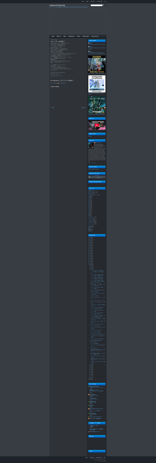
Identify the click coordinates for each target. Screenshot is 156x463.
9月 (91, 364)
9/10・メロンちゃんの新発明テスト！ (96, 410)
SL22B (89, 208)
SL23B (89, 210)
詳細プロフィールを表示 (92, 162)
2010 (90, 263)
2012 (90, 259)
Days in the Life (94, 36)
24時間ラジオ (90, 190)
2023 (90, 242)
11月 (91, 267)
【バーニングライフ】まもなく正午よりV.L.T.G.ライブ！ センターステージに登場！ (97, 336)
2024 (90, 240)
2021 (90, 245)
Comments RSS (99, 1)
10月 (91, 269)
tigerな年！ (91, 406)
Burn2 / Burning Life (92, 192)
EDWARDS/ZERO (93, 401)
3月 (91, 372)
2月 (91, 374)
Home (83, 1)
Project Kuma (86, 36)
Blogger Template (97, 460)
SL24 (89, 211)
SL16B (89, 201)
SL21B (89, 207)
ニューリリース (91, 222)
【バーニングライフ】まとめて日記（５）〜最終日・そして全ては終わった (97, 271)
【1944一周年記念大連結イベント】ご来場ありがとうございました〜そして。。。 (97, 350)
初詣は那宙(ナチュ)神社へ (94, 395)
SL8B (89, 214)
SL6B (89, 212)
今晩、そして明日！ (93, 341)
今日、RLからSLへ (93, 347)
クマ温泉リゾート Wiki (94, 425)
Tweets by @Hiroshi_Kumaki (93, 169)
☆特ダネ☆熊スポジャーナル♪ (95, 431)
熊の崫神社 (91, 426)
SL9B (89, 215)
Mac (91, 136)
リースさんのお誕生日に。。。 (95, 343)
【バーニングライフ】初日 (95, 331)
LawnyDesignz (103, 460)
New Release (71, 36)
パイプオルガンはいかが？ (94, 399)
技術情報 (90, 226)
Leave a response (54, 83)
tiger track (91, 405)
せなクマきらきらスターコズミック (96, 416)
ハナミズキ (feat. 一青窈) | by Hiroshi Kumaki (96, 73)
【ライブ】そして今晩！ (94, 295)
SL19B (89, 204)
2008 (90, 377)
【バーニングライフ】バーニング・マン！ (97, 300)
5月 (91, 369)
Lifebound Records (57, 5)
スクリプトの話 (91, 219)
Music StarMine (92, 394)
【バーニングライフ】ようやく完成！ (97, 338)
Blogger (104, 461)
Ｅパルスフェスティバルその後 (95, 333)
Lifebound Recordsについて (93, 194)
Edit (105, 1)
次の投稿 (52, 107)
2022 (90, 244)
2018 (90, 250)
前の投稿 (83, 107)
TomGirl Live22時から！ (94, 414)
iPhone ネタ (90, 193)
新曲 (89, 228)
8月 (91, 366)
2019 (90, 248)
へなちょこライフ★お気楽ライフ (96, 418)
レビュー (90, 225)
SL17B (89, 203)
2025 (90, 239)
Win (89, 136)
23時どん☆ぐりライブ (93, 402)
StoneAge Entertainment (94, 386)
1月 (91, 375)
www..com (97, 175)
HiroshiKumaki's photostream (100, 177)
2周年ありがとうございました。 (96, 282)
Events (78, 36)
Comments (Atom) (62, 83)
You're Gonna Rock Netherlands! (96, 340)
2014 (90, 256)
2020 (90, 247)
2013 (90, 258)
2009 (90, 264)
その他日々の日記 (91, 221)
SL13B (89, 197)
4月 (91, 371)
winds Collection (93, 398)
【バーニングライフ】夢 (94, 325)
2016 (90, 253)
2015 (90, 255)
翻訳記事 (90, 229)
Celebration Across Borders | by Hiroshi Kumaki (96, 44)
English (87, 1)
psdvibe (104, 459)
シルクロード (90, 218)
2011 (90, 261)
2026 (90, 237)
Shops (64, 36)
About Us (59, 36)
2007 (90, 379)
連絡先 (89, 230)
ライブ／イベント (55, 76)
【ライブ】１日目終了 (58, 41)
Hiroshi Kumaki (98, 142)
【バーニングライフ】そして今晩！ (96, 324)
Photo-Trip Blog (93, 413)
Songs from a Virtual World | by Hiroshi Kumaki (96, 114)
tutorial (101, 459)
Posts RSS (93, 1)
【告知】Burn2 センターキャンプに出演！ (97, 387)
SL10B (89, 196)
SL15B (89, 200)
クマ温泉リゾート (91, 217)
